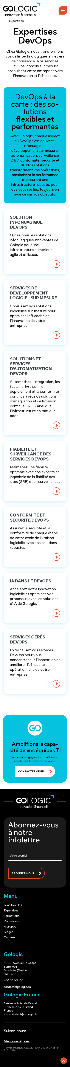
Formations (11, 916)
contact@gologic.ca (17, 987)
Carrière (9, 937)
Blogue (8, 932)
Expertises (11, 910)
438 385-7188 (14, 980)
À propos (10, 926)
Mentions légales (16, 1041)
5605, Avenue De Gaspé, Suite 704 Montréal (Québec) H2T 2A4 (20, 969)
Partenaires (12, 921)
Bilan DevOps (13, 905)
